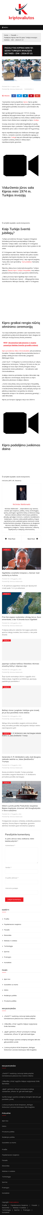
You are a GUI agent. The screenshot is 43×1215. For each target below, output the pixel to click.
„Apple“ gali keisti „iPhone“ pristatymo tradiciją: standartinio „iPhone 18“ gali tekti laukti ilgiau (20, 1033)
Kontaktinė (7, 962)
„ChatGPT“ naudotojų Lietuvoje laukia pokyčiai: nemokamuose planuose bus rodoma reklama (20, 1017)
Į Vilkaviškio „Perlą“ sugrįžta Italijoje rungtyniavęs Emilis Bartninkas (20, 1025)
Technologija (8, 946)
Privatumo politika (10, 1001)
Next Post (31, 539)
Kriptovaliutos (14, 1202)
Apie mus (7, 979)
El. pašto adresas (11, 878)
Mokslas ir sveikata (10, 941)
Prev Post (11, 539)
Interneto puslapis (11, 888)
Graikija (36, 120)
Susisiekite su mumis (11, 985)
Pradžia (6, 919)
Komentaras (10, 845)
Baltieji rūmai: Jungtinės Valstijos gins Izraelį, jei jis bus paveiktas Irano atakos (20, 711)
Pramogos (7, 957)
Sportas (6, 952)
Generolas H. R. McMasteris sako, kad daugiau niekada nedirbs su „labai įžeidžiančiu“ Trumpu (21, 759)
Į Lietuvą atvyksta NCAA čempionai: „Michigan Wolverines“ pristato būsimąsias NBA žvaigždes (20, 1048)
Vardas (8, 867)
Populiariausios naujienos (12, 924)
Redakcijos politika (10, 995)
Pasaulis (6, 549)
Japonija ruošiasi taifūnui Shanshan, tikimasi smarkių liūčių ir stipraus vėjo (20, 665)
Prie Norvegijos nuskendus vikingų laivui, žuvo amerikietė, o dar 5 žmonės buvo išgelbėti (21, 618)
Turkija (13, 137)
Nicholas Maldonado (16, 89)
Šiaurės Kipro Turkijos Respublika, (19, 270)
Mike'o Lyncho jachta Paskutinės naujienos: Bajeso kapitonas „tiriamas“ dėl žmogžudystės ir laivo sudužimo (21, 808)
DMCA (6, 990)
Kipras (25, 102)
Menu (5, 27)
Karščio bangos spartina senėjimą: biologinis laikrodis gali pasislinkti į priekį (22, 1041)
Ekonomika (7, 935)
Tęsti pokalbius (27, 262)
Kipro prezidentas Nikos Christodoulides (16, 351)
